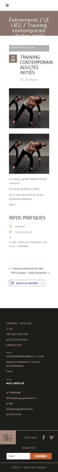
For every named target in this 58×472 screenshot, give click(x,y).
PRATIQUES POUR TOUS (17, 334)
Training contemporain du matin (27, 268)
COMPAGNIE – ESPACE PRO (18, 323)
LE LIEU (9, 328)
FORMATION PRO (14, 345)
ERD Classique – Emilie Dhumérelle (28, 272)
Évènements (23, 19)
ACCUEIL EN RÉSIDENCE (17, 339)
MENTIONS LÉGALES (35, 467)
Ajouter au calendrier (27, 283)
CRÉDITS (17, 467)
